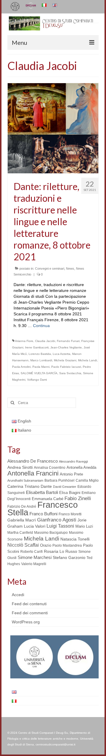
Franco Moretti (70, 514)
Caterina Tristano (23, 486)
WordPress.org (26, 622)
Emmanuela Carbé (47, 499)
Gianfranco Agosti (56, 520)
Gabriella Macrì (21, 520)
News (70, 268)
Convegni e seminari (49, 268)
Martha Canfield (20, 533)
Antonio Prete (71, 474)
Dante (46, 486)
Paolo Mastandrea (67, 545)
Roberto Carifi (31, 552)
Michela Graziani (65, 360)
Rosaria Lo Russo (60, 551)
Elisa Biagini (69, 492)
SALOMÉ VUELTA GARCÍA (39, 373)
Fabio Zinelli (77, 498)
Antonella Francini (33, 473)
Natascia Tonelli (75, 539)
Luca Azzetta (61, 353)
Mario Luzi (84, 526)
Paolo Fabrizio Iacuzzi (66, 366)
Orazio (45, 545)
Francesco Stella (42, 508)
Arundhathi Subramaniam (25, 480)
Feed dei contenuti (29, 603)
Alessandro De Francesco (32, 461)
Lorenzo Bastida (40, 353)
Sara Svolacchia (70, 373)
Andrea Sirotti (20, 467)
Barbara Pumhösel (59, 480)
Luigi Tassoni (60, 526)
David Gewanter (64, 486)
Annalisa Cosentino (49, 468)
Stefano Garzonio (69, 557)
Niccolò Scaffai (23, 545)
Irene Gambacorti (37, 347)
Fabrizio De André (21, 506)
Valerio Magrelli (33, 564)
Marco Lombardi (41, 360)
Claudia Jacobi (45, 341)
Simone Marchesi (35, 557)
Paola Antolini (21, 366)
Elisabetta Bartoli (42, 492)
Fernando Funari (68, 341)
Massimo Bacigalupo (51, 533)
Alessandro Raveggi (73, 461)
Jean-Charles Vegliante (66, 347)
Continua (41, 325)
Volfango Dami (37, 379)
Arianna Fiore (24, 341)
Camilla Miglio (87, 480)
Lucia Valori (34, 526)
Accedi (18, 594)
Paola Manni (40, 366)
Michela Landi (87, 360)
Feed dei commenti (30, 612)
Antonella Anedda (81, 467)
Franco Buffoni (43, 513)
